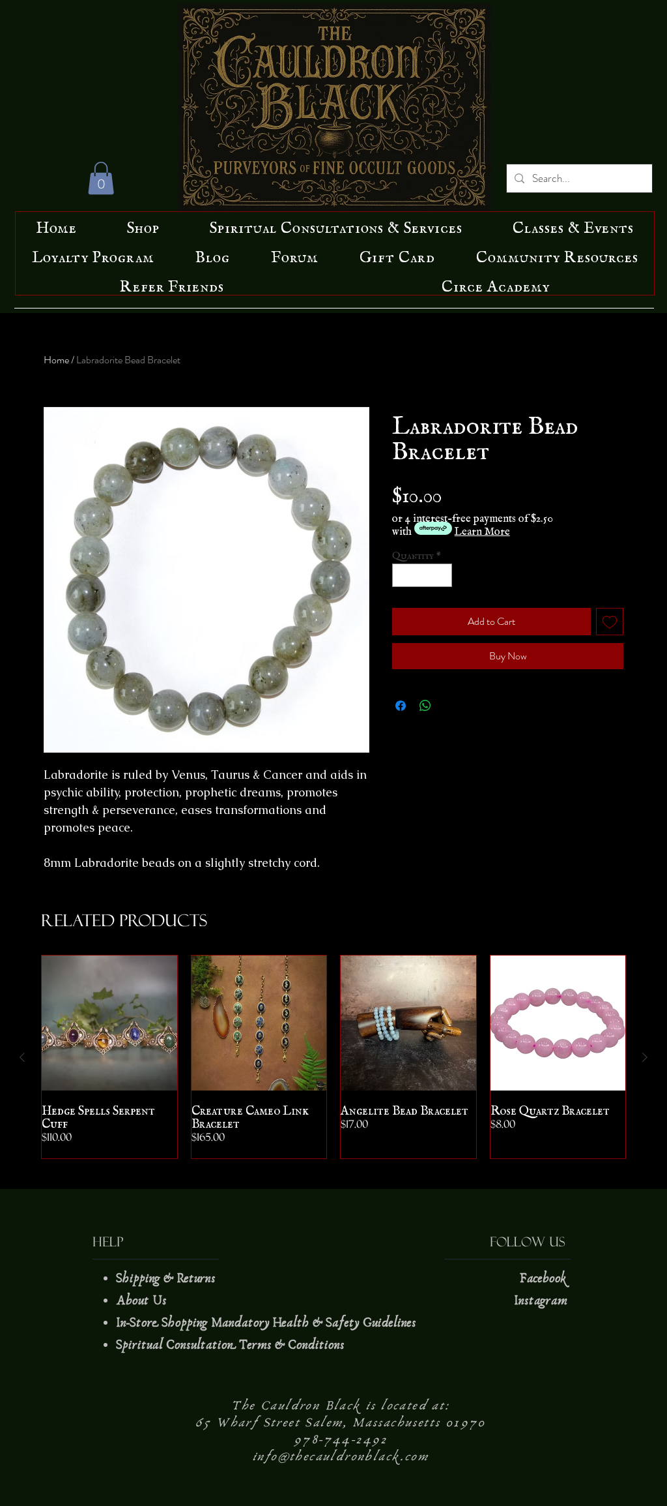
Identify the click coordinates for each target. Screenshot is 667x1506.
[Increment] (443, 575)
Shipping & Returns (167, 1278)
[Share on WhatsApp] (425, 706)
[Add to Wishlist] (609, 621)
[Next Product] (645, 1057)
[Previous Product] (22, 1057)
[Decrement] (402, 575)
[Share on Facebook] (400, 706)
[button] (101, 178)
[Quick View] (109, 1023)
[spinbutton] (422, 575)
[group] (333, 1057)
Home (56, 359)
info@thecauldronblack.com (341, 1456)
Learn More (482, 528)
